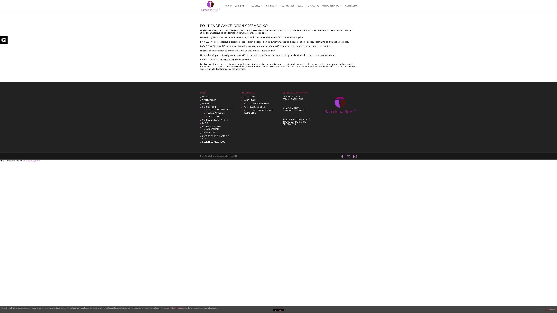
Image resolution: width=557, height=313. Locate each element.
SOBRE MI (239, 6)
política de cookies (176, 308)
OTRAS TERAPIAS (330, 6)
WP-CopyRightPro (31, 160)
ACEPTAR (278, 310)
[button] (4, 40)
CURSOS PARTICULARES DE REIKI (215, 137)
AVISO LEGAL (250, 100)
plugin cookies (550, 310)
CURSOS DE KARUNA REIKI (215, 119)
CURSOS (270, 6)
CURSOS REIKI (209, 106)
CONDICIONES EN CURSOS (219, 109)
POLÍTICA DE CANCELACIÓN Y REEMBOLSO (258, 111)
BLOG (300, 6)
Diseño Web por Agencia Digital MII (218, 156)
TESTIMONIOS (287, 6)
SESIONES (255, 6)
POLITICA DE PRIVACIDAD (256, 103)
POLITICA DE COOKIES (254, 106)
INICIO (228, 6)
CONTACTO (351, 6)
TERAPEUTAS (312, 6)
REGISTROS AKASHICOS (213, 141)
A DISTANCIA (212, 129)
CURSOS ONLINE (214, 116)
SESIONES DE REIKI (211, 126)
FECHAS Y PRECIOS (215, 112)
